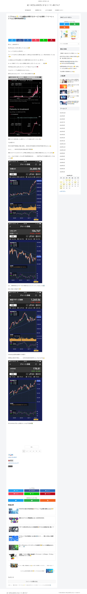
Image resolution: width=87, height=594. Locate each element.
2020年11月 (62, 147)
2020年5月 (62, 165)
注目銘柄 (10, 466)
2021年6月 (62, 125)
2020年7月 (62, 159)
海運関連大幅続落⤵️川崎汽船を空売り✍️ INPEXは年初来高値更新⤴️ (69, 62)
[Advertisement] (31, 28)
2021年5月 (62, 128)
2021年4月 (62, 131)
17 (69, 184)
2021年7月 (62, 122)
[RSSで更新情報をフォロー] (47, 500)
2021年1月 (62, 140)
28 (61, 188)
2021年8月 (62, 119)
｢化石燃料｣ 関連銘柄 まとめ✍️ (67, 71)
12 (75, 182)
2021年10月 (63, 112)
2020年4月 (62, 168)
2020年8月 (62, 156)
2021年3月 (62, 134)
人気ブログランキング (13, 463)
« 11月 (61, 191)
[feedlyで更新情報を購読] (31, 500)
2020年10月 (63, 150)
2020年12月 (63, 143)
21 (61, 186)
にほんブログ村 (12, 457)
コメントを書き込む (32, 581)
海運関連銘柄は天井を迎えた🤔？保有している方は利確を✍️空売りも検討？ (69, 67)
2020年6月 (62, 162)
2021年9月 (62, 116)
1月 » (64, 191)
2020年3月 (62, 171)
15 (63, 184)
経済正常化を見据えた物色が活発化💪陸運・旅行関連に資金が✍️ (69, 57)
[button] (78, 43)
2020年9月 (62, 153)
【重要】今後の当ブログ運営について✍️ (69, 53)
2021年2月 (62, 137)
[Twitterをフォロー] (16, 500)
